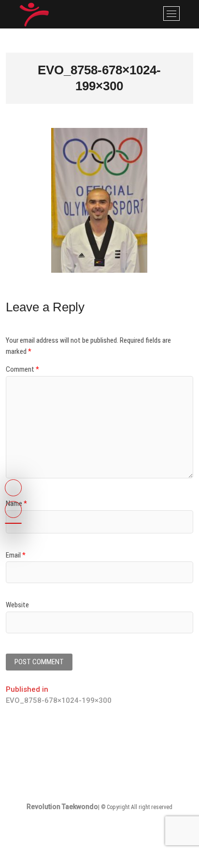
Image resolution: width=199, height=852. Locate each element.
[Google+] (13, 523)
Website (17, 605)
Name (16, 503)
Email (16, 555)
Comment (22, 369)
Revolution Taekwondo (62, 806)
